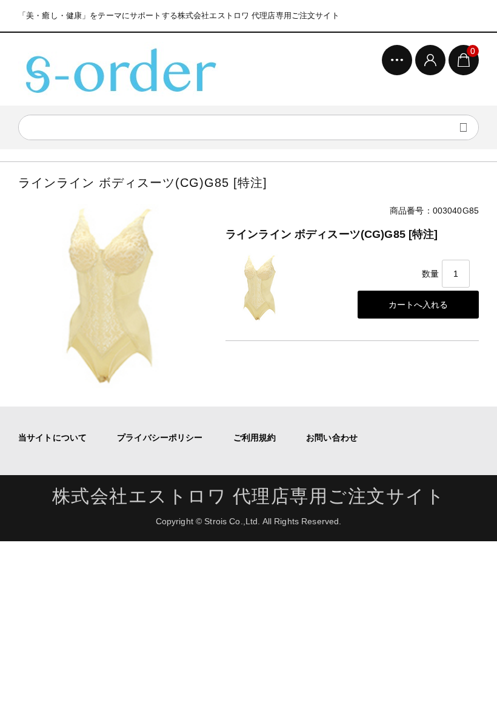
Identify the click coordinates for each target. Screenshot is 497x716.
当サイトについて (52, 437)
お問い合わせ (332, 437)
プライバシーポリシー (159, 437)
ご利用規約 (254, 437)
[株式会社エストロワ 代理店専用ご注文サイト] (118, 69)
